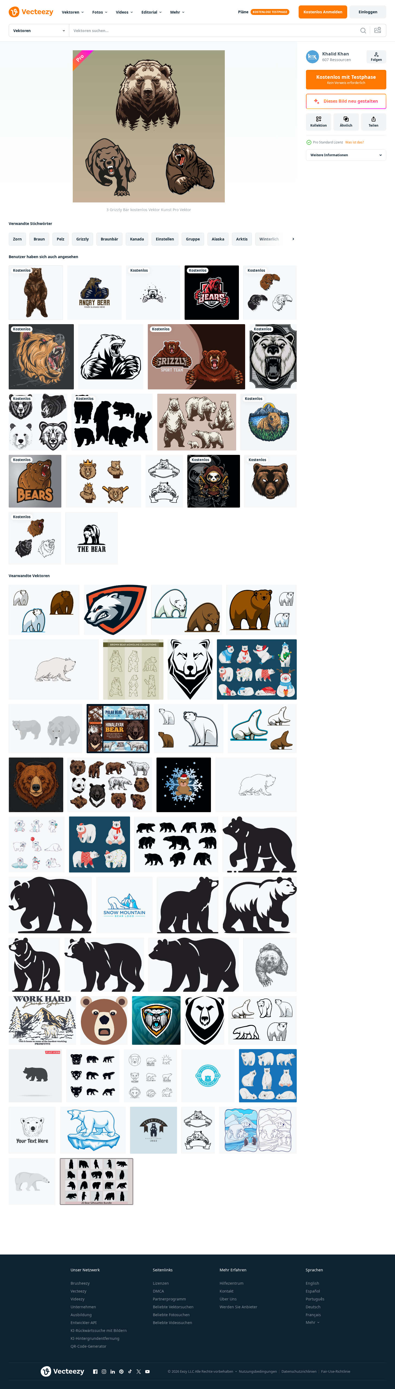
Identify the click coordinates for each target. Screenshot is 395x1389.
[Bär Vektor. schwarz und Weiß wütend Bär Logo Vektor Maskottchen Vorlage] (110, 356)
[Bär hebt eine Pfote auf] (262, 728)
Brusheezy (80, 1283)
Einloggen (368, 11)
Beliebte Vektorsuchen (173, 1306)
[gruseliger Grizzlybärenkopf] (41, 356)
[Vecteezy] (31, 12)
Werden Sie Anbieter (238, 1306)
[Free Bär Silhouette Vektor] (112, 422)
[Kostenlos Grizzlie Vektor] (103, 481)
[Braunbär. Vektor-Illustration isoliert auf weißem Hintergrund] (36, 292)
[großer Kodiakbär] (186, 610)
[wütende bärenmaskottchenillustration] (35, 481)
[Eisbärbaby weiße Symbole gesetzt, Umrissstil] (150, 1075)
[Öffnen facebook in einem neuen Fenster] (95, 1371)
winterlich (269, 239)
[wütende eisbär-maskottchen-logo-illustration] (115, 610)
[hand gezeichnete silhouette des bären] (176, 844)
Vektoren (70, 12)
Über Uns (228, 1299)
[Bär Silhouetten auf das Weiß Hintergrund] (260, 844)
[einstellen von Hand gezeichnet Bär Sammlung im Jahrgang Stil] (196, 422)
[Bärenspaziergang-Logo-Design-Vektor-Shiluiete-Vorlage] (91, 538)
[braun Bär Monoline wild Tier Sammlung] (133, 669)
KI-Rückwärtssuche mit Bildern (99, 1330)
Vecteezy (78, 1291)
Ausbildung (81, 1314)
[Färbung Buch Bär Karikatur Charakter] (35, 538)
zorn (17, 239)
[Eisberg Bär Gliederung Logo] (124, 905)
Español (313, 1291)
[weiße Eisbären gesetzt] (263, 1020)
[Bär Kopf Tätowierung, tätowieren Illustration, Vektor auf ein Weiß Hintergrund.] (190, 669)
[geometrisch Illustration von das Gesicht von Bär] (104, 1020)
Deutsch (313, 1306)
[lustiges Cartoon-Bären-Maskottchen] (261, 610)
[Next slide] (288, 239)
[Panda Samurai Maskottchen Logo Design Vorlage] (213, 481)
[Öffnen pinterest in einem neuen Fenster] (121, 1371)
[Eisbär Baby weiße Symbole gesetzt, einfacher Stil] (92, 1075)
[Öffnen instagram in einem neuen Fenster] (104, 1371)
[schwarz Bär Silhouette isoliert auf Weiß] (193, 965)
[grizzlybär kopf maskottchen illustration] (270, 481)
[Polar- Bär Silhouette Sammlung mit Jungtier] (188, 905)
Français (313, 1314)
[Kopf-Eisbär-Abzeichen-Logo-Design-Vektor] (208, 1075)
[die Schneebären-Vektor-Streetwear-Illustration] (183, 785)
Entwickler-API (84, 1322)
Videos (122, 12)
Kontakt (226, 1291)
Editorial (149, 12)
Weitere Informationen (329, 155)
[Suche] (363, 30)
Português (315, 1299)
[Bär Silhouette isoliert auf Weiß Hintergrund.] (34, 965)
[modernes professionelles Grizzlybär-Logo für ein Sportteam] (212, 292)
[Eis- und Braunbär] (44, 610)
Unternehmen (83, 1306)
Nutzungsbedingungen (258, 1371)
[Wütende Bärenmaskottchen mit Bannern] (164, 481)
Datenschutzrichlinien (299, 1371)
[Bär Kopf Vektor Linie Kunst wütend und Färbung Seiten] (38, 422)
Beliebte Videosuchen (172, 1322)
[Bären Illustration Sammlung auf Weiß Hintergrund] (270, 292)
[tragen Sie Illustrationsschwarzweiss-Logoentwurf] (153, 292)
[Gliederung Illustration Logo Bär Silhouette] (260, 905)
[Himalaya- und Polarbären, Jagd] (118, 728)
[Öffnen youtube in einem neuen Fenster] (147, 1371)
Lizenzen (161, 1283)
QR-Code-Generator (88, 1346)
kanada (137, 239)
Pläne (243, 11)
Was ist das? (354, 142)
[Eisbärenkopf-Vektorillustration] (273, 356)
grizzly (82, 239)
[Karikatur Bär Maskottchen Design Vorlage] (196, 356)
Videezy (77, 1299)
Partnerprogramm (169, 1299)
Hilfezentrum (232, 1283)
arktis (242, 239)
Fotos (97, 12)
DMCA (158, 1291)
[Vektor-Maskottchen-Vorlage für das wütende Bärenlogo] (94, 292)
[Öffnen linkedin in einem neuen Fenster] (112, 1371)
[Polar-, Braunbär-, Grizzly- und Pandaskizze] (110, 785)
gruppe (193, 239)
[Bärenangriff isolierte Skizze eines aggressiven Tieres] (270, 965)
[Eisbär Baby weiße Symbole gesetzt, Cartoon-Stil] (37, 844)
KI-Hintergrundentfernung (95, 1338)
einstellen (165, 239)
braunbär (109, 239)
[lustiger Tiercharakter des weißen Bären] (188, 728)
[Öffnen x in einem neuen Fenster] (139, 1371)
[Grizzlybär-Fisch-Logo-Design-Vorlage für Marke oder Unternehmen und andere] (153, 1130)
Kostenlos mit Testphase (346, 79)
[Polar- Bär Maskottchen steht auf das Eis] (93, 1130)
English (312, 1283)
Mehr (175, 12)
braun (39, 239)
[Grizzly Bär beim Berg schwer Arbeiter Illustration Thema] (42, 1020)
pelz (60, 239)
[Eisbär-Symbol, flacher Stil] (32, 1181)
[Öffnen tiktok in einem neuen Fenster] (130, 1371)
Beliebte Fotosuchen (171, 1314)
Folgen (376, 59)
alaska (218, 239)
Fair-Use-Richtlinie (335, 1371)
